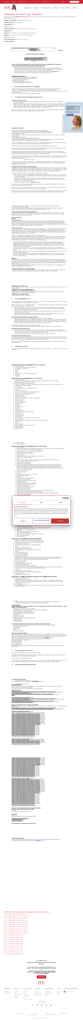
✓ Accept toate (60, 521)
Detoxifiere (25, 991)
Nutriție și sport (45, 7)
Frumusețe (56, 7)
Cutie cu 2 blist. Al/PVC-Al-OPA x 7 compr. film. (16, 916)
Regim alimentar (27, 994)
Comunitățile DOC (33, 1)
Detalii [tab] (41, 502)
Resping (23, 521)
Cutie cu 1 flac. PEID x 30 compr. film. (13, 943)
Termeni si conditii (19, 1013)
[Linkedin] (46, 1005)
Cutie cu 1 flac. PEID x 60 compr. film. (13, 952)
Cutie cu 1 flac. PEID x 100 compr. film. (13, 954)
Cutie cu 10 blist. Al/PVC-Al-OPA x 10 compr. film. (16, 933)
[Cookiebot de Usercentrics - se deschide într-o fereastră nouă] (63, 498)
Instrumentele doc (46, 1)
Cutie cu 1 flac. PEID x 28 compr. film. (13, 941)
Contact (34, 1013)
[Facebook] (32, 1005)
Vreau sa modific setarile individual (41, 520)
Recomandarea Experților (71, 988)
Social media (41, 1001)
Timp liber (58, 992)
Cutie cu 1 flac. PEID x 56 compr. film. (13, 950)
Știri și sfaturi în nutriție (28, 999)
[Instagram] (36, 1005)
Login (66, 1)
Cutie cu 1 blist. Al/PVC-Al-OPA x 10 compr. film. (16, 914)
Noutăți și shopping (38, 992)
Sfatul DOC (16, 996)
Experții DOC (27, 7)
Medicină (15, 992)
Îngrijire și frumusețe (38, 994)
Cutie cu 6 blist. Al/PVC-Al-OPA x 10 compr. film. (16, 928)
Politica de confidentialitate (32, 1014)
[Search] (78, 2)
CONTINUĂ (41, 977)
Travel (58, 994)
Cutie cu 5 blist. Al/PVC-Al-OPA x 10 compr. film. (16, 924)
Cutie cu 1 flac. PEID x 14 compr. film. (13, 937)
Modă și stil (37, 991)
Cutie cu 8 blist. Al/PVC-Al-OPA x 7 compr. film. (16, 926)
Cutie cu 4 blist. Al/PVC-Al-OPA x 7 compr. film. (16, 920)
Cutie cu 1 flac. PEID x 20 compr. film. (13, 939)
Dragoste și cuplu (48, 991)
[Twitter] (41, 1005)
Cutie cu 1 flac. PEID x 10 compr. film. (13, 935)
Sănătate (36, 7)
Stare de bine (59, 991)
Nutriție (25, 992)
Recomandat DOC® (63, 1013)
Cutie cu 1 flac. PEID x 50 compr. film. (13, 947)
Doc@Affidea (6, 991)
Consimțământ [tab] (22, 502)
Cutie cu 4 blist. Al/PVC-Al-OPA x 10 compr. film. (16, 922)
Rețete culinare (26, 996)
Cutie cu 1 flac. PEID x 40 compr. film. (13, 945)
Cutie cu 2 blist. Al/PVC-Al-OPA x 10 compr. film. (16, 918)
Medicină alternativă (17, 994)
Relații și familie (65, 7)
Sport (24, 997)
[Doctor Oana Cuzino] (10, 8)
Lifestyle (75, 7)
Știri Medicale (16, 997)
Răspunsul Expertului (8, 992)
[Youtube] (50, 1005)
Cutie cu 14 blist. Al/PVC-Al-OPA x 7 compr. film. (16, 931)
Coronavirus (16, 991)
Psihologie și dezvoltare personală (49, 993)
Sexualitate (47, 995)
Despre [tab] (61, 502)
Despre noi (47, 1013)
